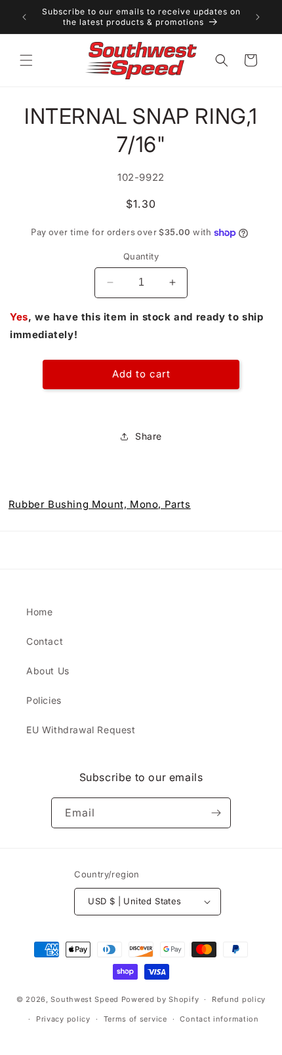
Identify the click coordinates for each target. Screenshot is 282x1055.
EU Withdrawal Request (81, 729)
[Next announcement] (257, 17)
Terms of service (135, 1019)
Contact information (219, 1019)
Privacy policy (63, 1019)
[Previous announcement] (24, 17)
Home (39, 611)
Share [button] (148, 436)
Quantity (141, 256)
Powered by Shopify (160, 999)
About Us (48, 670)
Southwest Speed (84, 999)
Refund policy (239, 999)
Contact (44, 641)
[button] (26, 60)
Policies (44, 700)
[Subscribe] (215, 812)
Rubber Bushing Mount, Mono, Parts (100, 504)
